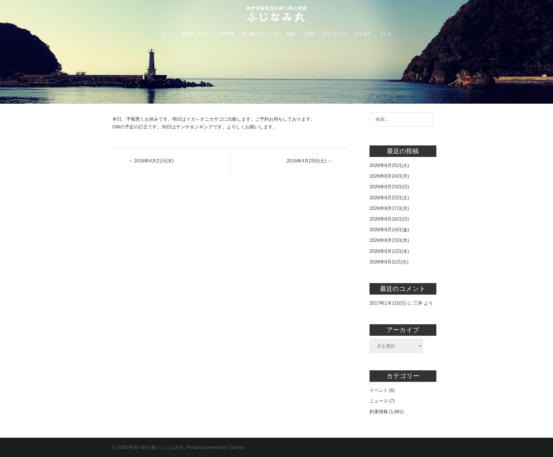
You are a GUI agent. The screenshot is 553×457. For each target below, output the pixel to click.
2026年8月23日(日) (389, 186)
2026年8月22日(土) (389, 197)
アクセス (363, 33)
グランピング (335, 33)
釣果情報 (226, 33)
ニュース (379, 401)
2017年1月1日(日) (388, 303)
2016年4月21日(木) (154, 160)
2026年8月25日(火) (389, 165)
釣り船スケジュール (260, 33)
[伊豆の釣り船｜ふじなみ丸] (276, 15)
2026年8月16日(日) (389, 219)
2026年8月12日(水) (389, 251)
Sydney (236, 447)
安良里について (196, 33)
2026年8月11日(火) (389, 261)
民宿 (291, 33)
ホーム (168, 33)
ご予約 (309, 33)
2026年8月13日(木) (389, 240)
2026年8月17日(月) (389, 208)
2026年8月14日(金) (389, 229)
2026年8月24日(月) (389, 176)
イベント (379, 390)
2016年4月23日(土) (306, 160)
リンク (385, 33)
